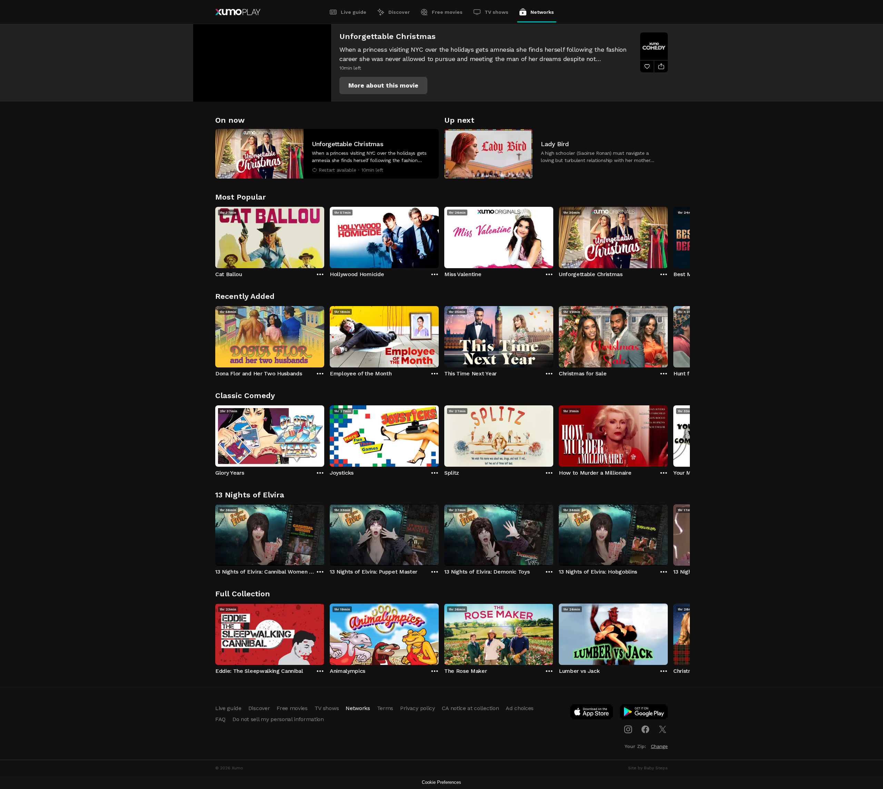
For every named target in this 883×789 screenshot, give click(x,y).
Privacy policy (417, 708)
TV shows (496, 12)
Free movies (447, 12)
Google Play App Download (644, 713)
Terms (385, 708)
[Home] (237, 12)
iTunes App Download (592, 713)
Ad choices (520, 708)
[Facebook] (645, 729)
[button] (383, 85)
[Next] (667, 235)
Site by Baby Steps (648, 768)
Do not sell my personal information (278, 719)
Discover (399, 12)
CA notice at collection (470, 708)
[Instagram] (628, 729)
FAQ (220, 719)
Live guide (353, 12)
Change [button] (659, 746)
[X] (662, 729)
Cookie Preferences (441, 782)
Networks (542, 12)
